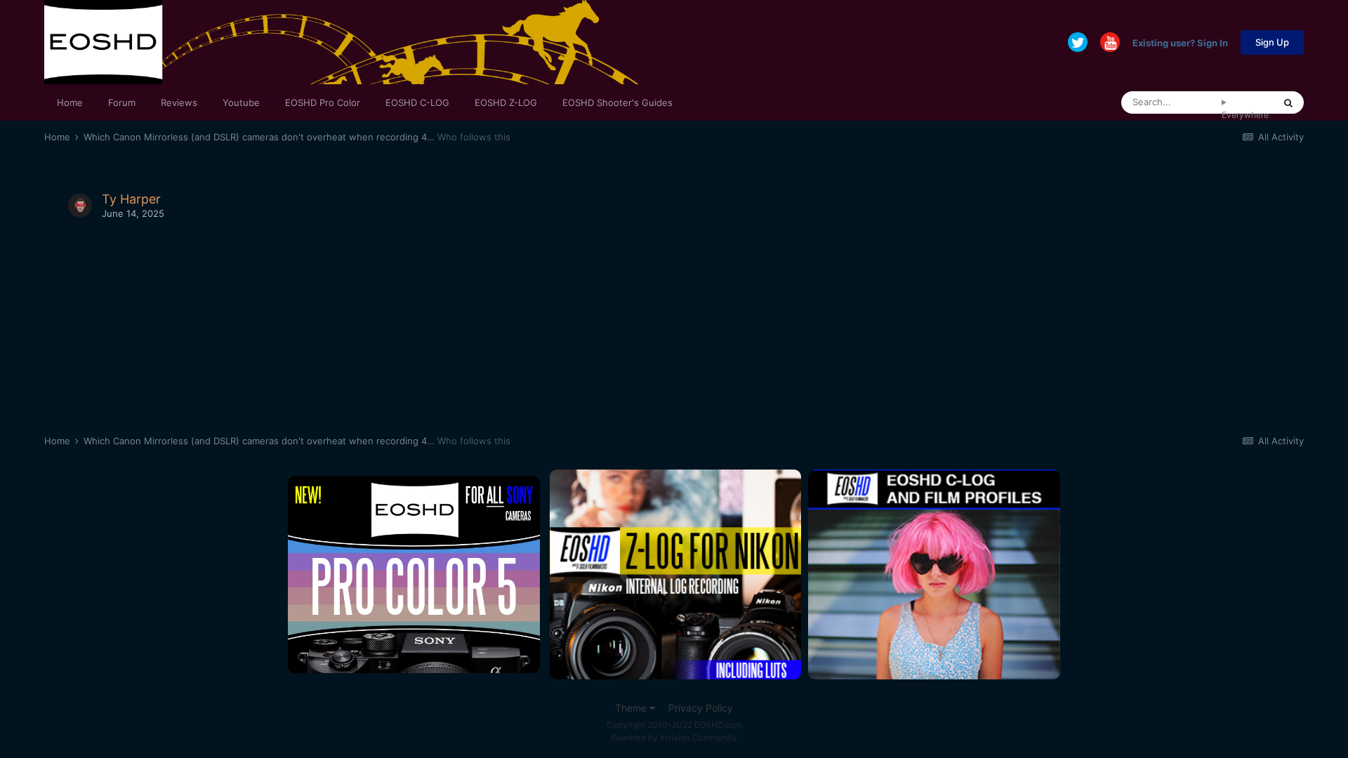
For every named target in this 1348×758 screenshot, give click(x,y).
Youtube (241, 102)
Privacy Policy (700, 708)
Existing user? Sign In (1180, 42)
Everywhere (1245, 114)
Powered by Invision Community (674, 737)
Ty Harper (131, 199)
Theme (632, 708)
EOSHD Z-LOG (506, 102)
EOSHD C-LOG (417, 102)
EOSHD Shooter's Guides (617, 102)
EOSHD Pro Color (322, 102)
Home (70, 102)
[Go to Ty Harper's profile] (80, 206)
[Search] (1288, 102)
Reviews (179, 102)
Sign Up (1272, 42)
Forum (122, 102)
